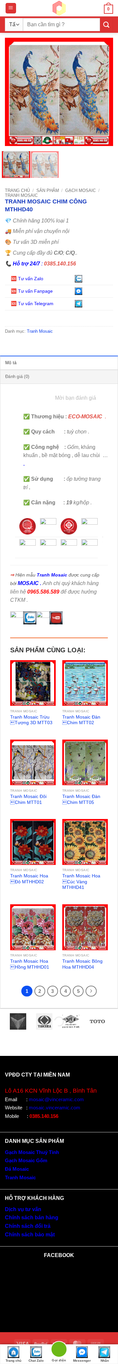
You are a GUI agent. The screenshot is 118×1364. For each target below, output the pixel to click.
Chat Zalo (36, 1360)
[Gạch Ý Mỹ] (70, 1021)
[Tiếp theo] (91, 991)
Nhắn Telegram (104, 1361)
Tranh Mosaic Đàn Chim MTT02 (81, 720)
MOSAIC (28, 583)
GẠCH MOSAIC (80, 190)
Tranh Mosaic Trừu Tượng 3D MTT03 (31, 720)
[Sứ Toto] (97, 1021)
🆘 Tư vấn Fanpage (32, 291)
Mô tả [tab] (10, 362)
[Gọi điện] (59, 1350)
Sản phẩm (47, 190)
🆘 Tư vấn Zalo (28, 278)
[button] (11, 8)
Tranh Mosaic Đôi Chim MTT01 (28, 799)
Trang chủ (17, 190)
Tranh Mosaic (21, 195)
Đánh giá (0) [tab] (17, 376)
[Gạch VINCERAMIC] (18, 1021)
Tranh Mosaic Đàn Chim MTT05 (81, 799)
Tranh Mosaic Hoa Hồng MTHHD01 (29, 964)
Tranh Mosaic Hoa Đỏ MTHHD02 (29, 878)
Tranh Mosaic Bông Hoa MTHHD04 (82, 964)
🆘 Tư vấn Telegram (33, 303)
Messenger (82, 1360)
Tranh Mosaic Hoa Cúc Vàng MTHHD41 (81, 881)
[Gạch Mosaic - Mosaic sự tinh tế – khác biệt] (59, 8)
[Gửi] (106, 24)
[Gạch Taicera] (44, 1021)
